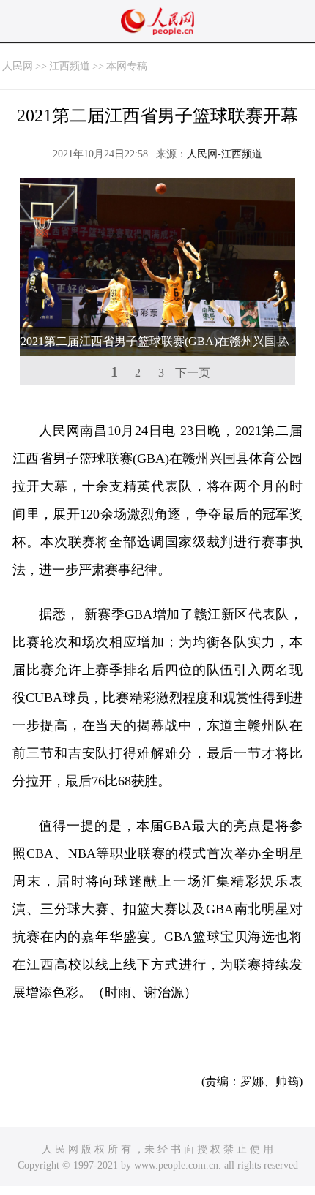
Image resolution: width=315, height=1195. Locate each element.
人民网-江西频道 (224, 153)
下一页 (192, 372)
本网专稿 (126, 66)
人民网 (17, 66)
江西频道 (69, 66)
